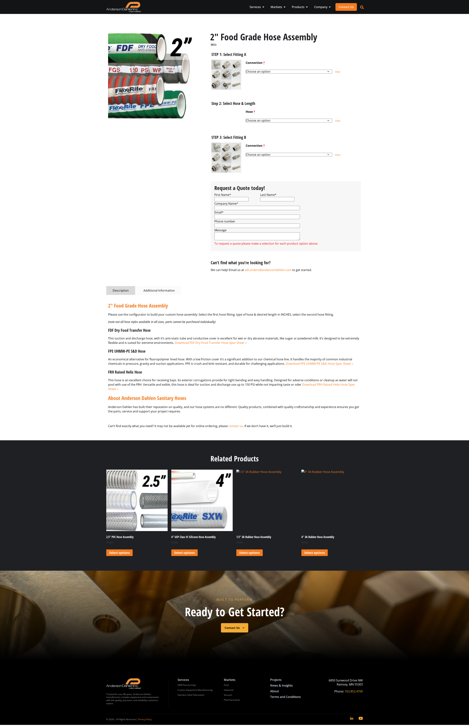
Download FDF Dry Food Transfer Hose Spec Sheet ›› (211, 343)
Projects (276, 680)
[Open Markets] (284, 7)
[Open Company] (329, 7)
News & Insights (281, 685)
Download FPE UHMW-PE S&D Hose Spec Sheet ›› (319, 364)
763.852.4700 (354, 691)
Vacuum (228, 694)
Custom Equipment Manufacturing (195, 690)
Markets (229, 680)
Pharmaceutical (232, 699)
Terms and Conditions (285, 697)
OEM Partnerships (187, 685)
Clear (337, 71)
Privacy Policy (145, 719)
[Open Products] (306, 7)
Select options (119, 553)
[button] (226, 75)
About (274, 691)
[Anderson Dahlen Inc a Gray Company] (123, 7)
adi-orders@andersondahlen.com (268, 270)
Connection (255, 63)
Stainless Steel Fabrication (191, 694)
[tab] (120, 290)
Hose (250, 112)
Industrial (228, 690)
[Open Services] (263, 7)
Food (226, 685)
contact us (235, 426)
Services (183, 680)
